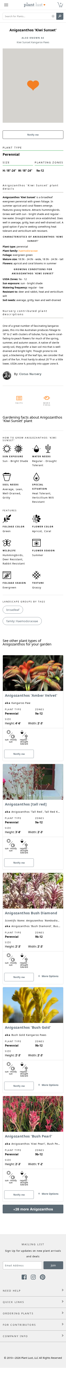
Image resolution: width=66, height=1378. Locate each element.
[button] (53, 16)
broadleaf (12, 610)
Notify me (33, 134)
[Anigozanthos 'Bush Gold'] (33, 1034)
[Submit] (59, 16)
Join (53, 1265)
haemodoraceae (28, 250)
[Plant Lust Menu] (6, 5)
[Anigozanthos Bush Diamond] (33, 922)
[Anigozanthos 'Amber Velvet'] (33, 702)
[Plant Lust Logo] (34, 5)
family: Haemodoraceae (22, 621)
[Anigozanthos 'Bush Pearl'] (33, 1142)
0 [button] (60, 3)
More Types (47, 404)
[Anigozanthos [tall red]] (33, 810)
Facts (19, 403)
